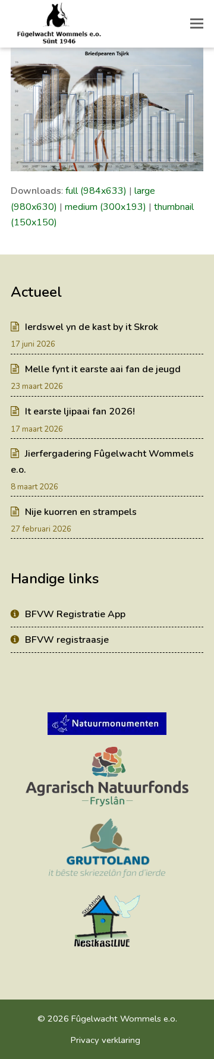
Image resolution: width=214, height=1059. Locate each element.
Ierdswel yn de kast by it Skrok (91, 327)
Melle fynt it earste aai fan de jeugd (103, 369)
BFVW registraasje (67, 639)
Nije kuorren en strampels (81, 511)
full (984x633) (96, 190)
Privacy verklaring (105, 1040)
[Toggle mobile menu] (196, 24)
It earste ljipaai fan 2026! (80, 411)
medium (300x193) (105, 206)
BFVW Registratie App (75, 614)
